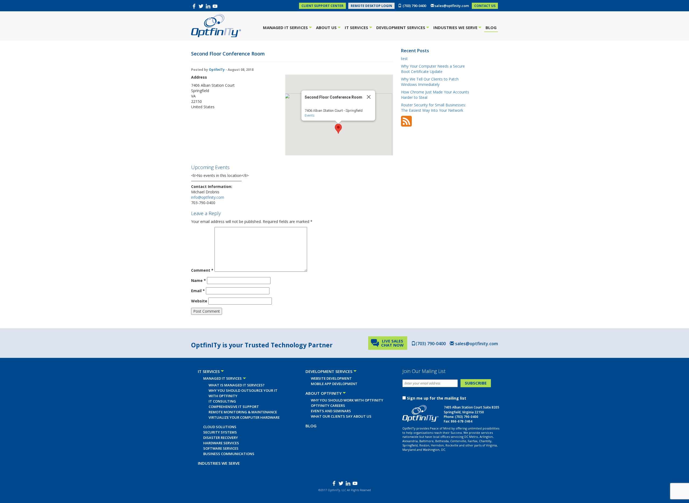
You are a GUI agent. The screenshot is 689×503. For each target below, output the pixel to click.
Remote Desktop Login (371, 6)
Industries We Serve (456, 28)
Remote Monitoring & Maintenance (243, 412)
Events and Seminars (331, 410)
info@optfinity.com (207, 197)
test (404, 58)
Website (199, 300)
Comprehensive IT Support (234, 406)
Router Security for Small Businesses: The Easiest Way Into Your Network (433, 107)
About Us (327, 28)
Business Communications (228, 453)
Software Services (220, 448)
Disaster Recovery (220, 437)
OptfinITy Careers (328, 405)
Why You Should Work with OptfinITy (347, 400)
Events (310, 115)
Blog (491, 27)
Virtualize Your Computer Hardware (244, 417)
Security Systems (220, 432)
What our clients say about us (341, 416)
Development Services (401, 28)
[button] (338, 129)
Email (198, 290)
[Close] (368, 96)
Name (198, 280)
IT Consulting (222, 401)
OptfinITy (217, 69)
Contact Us (484, 6)
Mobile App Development (334, 383)
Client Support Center (322, 6)
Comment (202, 270)
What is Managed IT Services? (237, 385)
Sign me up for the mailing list (436, 398)
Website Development (331, 378)
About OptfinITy (323, 393)
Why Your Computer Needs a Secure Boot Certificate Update (433, 69)
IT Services (357, 28)
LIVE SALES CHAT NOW (392, 343)
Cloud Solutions (219, 426)
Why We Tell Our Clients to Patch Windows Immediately (430, 81)
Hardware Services (221, 443)
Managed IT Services (286, 28)
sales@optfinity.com (452, 5)
